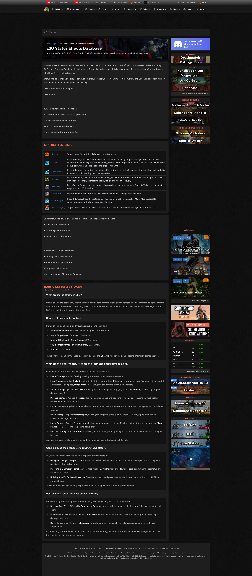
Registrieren (191, 2)
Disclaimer (174, 548)
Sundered (56, 193)
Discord (76, 548)
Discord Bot (103, 2)
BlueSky (85, 548)
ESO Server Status (121, 2)
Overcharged (57, 200)
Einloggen (180, 2)
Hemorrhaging (58, 207)
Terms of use (152, 548)
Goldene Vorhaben (83, 2)
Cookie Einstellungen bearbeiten (118, 548)
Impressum (139, 548)
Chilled (54, 162)
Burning (55, 154)
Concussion (57, 171)
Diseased (55, 179)
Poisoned (55, 186)
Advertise (164, 548)
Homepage (51, 43)
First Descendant (154, 2)
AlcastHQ (137, 2)
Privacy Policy (97, 548)
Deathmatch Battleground (58, 2)
